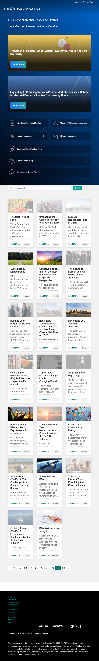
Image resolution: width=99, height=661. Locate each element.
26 (42, 568)
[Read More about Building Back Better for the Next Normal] (20, 327)
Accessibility (12, 617)
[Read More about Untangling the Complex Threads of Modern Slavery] (49, 223)
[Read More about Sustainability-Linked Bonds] (20, 275)
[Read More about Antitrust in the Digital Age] (78, 379)
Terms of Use (13, 605)
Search (77, 188)
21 (14, 568)
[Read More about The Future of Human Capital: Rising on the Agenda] (78, 275)
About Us (78, 2)
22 (20, 568)
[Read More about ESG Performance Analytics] (49, 534)
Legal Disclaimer (14, 602)
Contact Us (58, 626)
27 (47, 568)
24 (31, 568)
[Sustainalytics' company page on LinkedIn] (72, 626)
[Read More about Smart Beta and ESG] (49, 482)
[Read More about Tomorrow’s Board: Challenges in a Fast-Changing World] (49, 379)
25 (36, 568)
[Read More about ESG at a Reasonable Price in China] (78, 223)
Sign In (92, 2)
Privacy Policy (13, 597)
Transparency (13, 610)
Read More (18, 64)
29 (58, 568)
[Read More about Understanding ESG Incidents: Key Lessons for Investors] (20, 431)
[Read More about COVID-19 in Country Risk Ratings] (78, 431)
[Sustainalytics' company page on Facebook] (80, 626)
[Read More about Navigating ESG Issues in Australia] (78, 327)
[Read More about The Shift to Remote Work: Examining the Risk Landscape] (78, 482)
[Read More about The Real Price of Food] (20, 223)
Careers (86, 2)
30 (63, 568)
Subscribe (43, 626)
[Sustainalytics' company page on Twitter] (76, 626)
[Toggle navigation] (93, 9)
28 (52, 568)
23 (25, 568)
